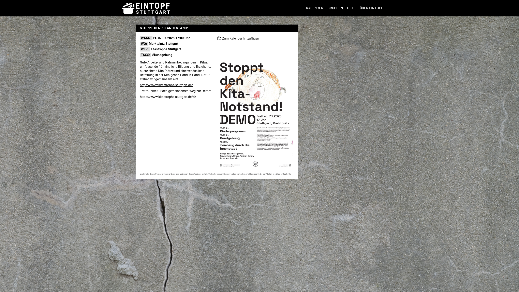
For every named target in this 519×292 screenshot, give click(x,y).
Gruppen (335, 8)
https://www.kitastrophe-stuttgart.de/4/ (168, 97)
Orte (351, 8)
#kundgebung (162, 55)
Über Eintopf (371, 8)
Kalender (314, 8)
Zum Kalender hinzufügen (240, 38)
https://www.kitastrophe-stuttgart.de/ (166, 85)
